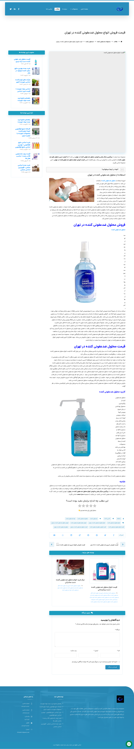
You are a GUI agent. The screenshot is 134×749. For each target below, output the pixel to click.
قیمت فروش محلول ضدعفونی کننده (98, 527)
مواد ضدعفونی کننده (70, 519)
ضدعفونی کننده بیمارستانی (109, 593)
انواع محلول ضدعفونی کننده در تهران (97, 523)
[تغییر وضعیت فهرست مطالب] (121, 169)
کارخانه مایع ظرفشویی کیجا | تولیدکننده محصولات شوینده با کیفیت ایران (22, 132)
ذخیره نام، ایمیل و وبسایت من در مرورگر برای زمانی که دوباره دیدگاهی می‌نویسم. (94, 662)
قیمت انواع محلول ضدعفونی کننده (116, 527)
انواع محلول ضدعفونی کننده (114, 523)
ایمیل (96, 651)
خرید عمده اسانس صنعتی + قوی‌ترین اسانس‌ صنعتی (24, 167)
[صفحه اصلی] (121, 42)
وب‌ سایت (73, 651)
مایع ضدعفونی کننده (100, 600)
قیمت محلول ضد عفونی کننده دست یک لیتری (22, 60)
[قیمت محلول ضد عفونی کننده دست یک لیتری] (35, 61)
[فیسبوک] (19, 9)
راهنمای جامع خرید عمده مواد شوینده (24, 99)
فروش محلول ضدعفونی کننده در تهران (59, 523)
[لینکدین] (14, 9)
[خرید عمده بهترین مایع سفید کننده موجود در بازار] (35, 71)
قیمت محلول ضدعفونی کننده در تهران (78, 527)
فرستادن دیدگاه (112, 667)
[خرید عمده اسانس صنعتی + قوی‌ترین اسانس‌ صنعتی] (35, 167)
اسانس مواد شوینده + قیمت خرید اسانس (22, 90)
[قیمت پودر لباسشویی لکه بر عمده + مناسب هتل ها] (35, 156)
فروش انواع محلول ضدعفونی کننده (78, 523)
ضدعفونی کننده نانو (97, 597)
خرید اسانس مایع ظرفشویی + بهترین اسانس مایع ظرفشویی (22, 144)
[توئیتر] (10, 9)
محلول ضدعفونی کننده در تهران (61, 527)
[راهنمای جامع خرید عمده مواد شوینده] (35, 100)
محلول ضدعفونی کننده (109, 181)
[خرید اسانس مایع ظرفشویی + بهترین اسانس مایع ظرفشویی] (35, 145)
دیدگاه (117, 630)
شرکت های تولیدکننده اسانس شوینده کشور (22, 81)
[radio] (94, 506)
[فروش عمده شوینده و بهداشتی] (120, 9)
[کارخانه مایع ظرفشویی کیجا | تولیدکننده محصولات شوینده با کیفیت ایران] (35, 131)
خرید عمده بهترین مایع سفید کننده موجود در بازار (22, 70)
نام (118, 651)
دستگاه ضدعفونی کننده (106, 595)
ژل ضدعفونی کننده (96, 595)
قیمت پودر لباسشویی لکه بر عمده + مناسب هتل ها (23, 156)
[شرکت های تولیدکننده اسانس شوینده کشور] (35, 82)
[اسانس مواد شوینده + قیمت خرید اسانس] (35, 91)
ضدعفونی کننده (93, 519)
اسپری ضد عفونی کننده (98, 593)
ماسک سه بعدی (108, 600)
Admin (118, 519)
